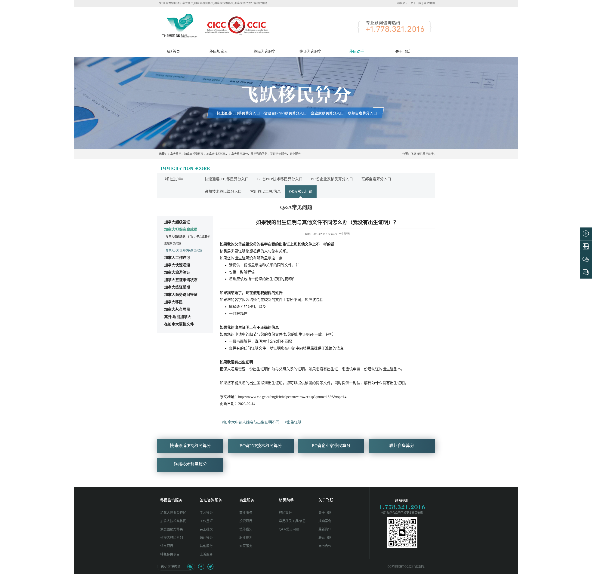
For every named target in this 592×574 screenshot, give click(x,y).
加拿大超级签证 (177, 222)
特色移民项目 (170, 554)
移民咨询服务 (259, 154)
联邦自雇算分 (401, 445)
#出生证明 (293, 422)
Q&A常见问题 (300, 191)
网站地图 (429, 3)
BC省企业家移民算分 (331, 445)
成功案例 (324, 521)
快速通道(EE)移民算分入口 (227, 179)
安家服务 (245, 546)
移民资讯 (402, 3)
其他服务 (206, 546)
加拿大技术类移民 (173, 521)
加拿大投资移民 (194, 154)
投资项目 (245, 521)
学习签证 (206, 512)
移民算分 (285, 512)
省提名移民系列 (171, 537)
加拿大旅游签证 (177, 272)
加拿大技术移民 (216, 154)
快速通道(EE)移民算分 (190, 445)
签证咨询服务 (278, 154)
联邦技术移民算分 (190, 464)
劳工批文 (206, 529)
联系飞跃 (324, 537)
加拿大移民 (174, 154)
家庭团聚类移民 (171, 529)
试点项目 (166, 546)
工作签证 (206, 521)
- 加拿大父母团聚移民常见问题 (183, 250)
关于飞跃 (416, 3)
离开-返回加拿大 (177, 317)
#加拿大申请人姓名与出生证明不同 (250, 422)
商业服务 (295, 154)
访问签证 (206, 537)
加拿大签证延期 (177, 287)
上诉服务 (206, 554)
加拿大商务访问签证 (180, 295)
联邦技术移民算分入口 (223, 191)
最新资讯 (324, 529)
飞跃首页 (172, 51)
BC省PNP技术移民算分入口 (279, 179)
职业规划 (245, 537)
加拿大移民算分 (238, 154)
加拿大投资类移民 (173, 512)
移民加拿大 (218, 51)
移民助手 (428, 154)
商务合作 (324, 546)
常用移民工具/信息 (265, 191)
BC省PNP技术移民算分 (261, 445)
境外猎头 (245, 529)
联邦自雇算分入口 (376, 179)
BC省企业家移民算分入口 (332, 179)
